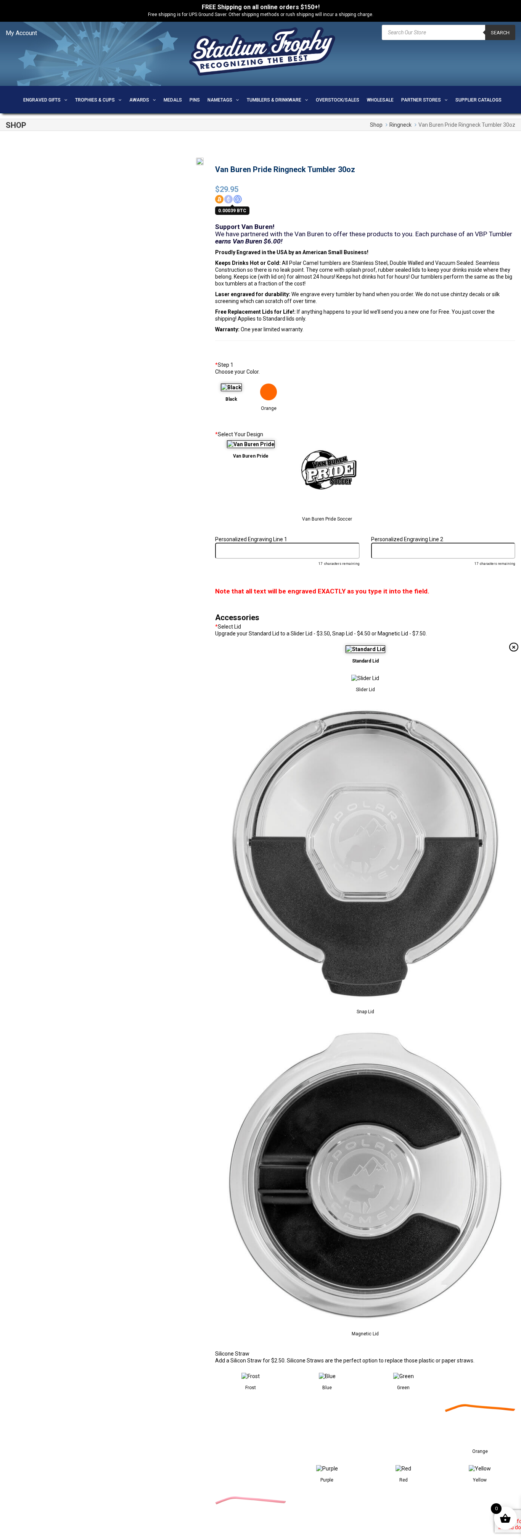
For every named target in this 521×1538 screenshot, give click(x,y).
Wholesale (380, 100)
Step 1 (224, 365)
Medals (173, 100)
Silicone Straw (232, 1354)
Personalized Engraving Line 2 (407, 539)
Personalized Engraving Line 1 (251, 539)
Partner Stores (421, 100)
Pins (195, 100)
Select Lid (228, 627)
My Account (21, 33)
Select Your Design (239, 434)
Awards (139, 100)
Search (500, 32)
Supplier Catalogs (478, 100)
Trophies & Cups (95, 100)
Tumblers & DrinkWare (274, 100)
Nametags (219, 100)
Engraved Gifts (42, 100)
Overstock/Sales (337, 100)
